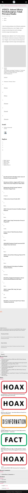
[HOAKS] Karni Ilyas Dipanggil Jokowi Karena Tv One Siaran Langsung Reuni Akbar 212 (14, 367)
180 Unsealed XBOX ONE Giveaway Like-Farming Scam (13, 467)
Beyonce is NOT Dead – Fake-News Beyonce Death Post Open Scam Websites (13, 413)
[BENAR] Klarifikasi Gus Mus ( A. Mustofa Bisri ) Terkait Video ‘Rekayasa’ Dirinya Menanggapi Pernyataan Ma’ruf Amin (13, 450)
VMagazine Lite (18, 491)
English (2, 410)
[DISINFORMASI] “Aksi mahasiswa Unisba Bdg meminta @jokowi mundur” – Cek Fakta (13, 431)
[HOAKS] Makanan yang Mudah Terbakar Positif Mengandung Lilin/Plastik (15, 373)
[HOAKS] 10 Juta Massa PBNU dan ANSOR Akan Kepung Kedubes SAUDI (14, 360)
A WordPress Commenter (7, 474)
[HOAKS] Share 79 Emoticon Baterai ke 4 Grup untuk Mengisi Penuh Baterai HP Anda (13, 395)
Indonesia (3, 429)
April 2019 (4, 479)
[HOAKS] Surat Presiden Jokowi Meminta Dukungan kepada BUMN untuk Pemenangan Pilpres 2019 (14, 363)
